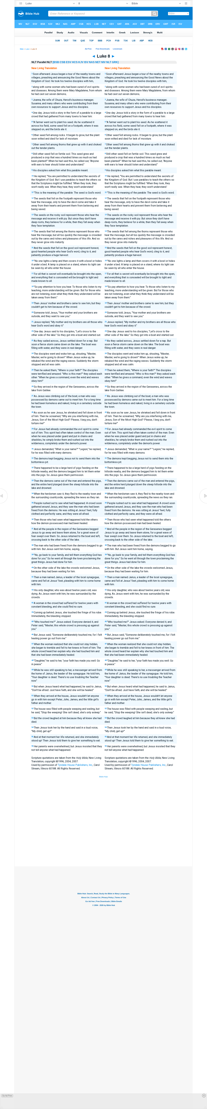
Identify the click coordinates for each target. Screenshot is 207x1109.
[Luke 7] (4, 503)
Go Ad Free (7, 1096)
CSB (62, 62)
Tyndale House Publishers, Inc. (75, 765)
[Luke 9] (203, 503)
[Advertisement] (103, 842)
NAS (92, 62)
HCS (75, 62)
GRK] (115, 62)
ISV (86, 62)
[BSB (56, 62)
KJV (80, 62)
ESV (68, 62)
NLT (108, 62)
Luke (27, 49)
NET (98, 62)
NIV (103, 62)
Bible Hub (103, 777)
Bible (22, 49)
